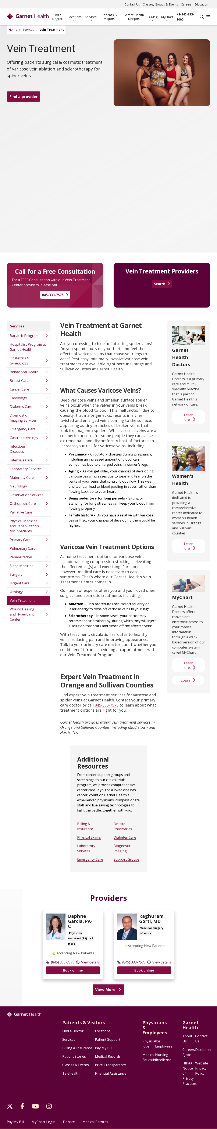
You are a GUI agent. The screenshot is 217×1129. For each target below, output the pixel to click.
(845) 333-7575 (62, 962)
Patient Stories (74, 1056)
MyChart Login (43, 1121)
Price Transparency (110, 1065)
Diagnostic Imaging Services (23, 418)
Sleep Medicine (21, 565)
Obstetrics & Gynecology (19, 361)
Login (185, 680)
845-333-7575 (53, 295)
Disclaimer (203, 1049)
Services (91, 17)
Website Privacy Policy (201, 1068)
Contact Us (132, 4)
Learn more (187, 417)
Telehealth (70, 1073)
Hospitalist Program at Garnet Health (28, 347)
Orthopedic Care (23, 503)
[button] (208, 17)
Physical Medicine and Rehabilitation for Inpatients (24, 526)
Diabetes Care (21, 406)
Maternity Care (22, 477)
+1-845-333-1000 (185, 16)
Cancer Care (19, 389)
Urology (16, 591)
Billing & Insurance (77, 1048)
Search (159, 284)
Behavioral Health (24, 372)
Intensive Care (21, 460)
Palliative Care (21, 512)
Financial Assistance (110, 1073)
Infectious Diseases (18, 449)
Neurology (18, 486)
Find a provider (23, 96)
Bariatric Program (24, 335)
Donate (69, 1121)
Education (201, 4)
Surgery (16, 574)
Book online (73, 970)
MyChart (167, 17)
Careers (186, 4)
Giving (153, 17)
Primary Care (20, 539)
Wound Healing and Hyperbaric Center (22, 614)
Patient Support (107, 1039)
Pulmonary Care (22, 548)
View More (105, 989)
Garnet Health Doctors (134, 17)
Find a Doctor (57, 17)
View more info (73, 944)
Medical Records (108, 1056)
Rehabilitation (21, 557)
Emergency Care (23, 429)
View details (90, 962)
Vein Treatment (22, 600)
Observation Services (26, 495)
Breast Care (19, 380)
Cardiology (18, 398)
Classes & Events (75, 1065)
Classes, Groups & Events (160, 4)
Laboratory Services (26, 469)
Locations (74, 17)
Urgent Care (19, 583)
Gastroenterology (24, 437)
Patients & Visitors (109, 17)
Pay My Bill (103, 1048)
